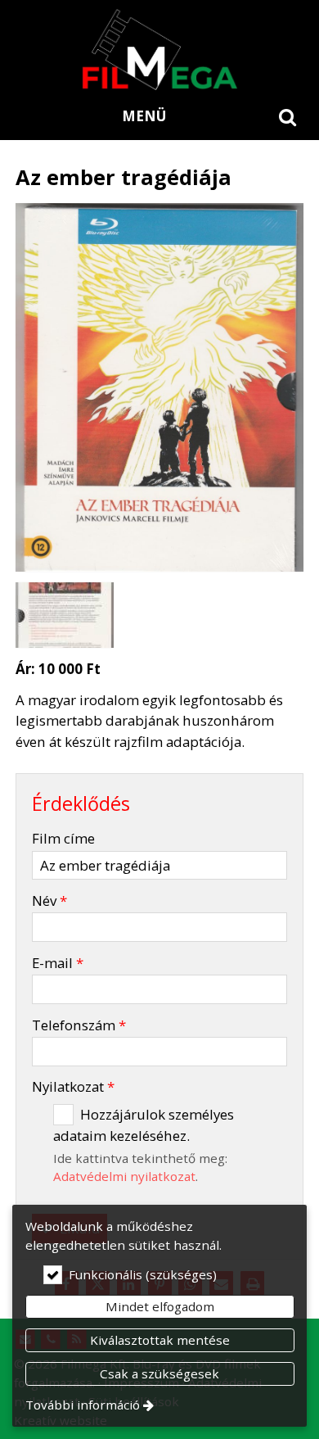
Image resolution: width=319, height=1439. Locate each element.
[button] (287, 116)
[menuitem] (287, 116)
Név (49, 900)
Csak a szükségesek (159, 1373)
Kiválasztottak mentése (160, 1340)
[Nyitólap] (159, 49)
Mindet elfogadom (160, 1306)
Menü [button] (144, 115)
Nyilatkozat (73, 1086)
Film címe (63, 838)
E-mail (57, 962)
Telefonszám (79, 1025)
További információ (82, 1404)
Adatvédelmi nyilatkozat (124, 1176)
